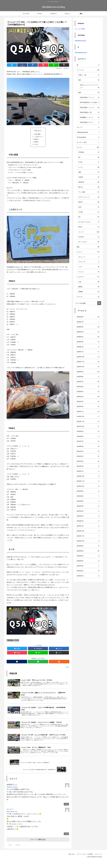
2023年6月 (88, 501)
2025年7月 (88, 381)
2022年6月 (88, 556)
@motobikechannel (81, 52)
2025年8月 (88, 376)
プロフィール (98, 854)
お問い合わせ (71, 854)
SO (88, 157)
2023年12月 (88, 476)
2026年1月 (88, 352)
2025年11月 (88, 362)
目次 (35, 130)
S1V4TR (88, 237)
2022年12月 (88, 531)
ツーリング (88, 70)
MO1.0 (88, 187)
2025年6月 (88, 386)
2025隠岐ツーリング (89, 117)
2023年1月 (88, 526)
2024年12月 (88, 416)
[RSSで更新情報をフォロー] (59, 661)
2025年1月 (88, 411)
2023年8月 (88, 496)
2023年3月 (88, 516)
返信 (67, 804)
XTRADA (88, 152)
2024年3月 (88, 461)
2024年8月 (88, 436)
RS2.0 (88, 227)
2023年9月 (88, 491)
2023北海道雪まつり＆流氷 (89, 102)
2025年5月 (88, 391)
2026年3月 (88, 342)
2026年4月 (88, 337)
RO (88, 217)
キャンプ (88, 127)
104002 (88, 177)
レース (88, 167)
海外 (88, 80)
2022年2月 (88, 576)
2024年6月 (88, 446)
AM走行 (36, 139)
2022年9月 (88, 546)
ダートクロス (88, 242)
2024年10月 (88, 426)
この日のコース (38, 137)
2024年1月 (88, 471)
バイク (88, 267)
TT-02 (88, 162)
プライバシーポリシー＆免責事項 (85, 854)
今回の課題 (37, 134)
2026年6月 (88, 327)
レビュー (88, 252)
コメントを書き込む (38, 839)
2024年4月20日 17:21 (12, 811)
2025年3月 (88, 401)
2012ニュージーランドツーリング (89, 86)
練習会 (17, 640)
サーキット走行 (88, 142)
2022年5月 (88, 561)
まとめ (36, 144)
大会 (88, 282)
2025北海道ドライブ (89, 122)
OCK (88, 207)
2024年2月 (88, 466)
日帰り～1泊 (88, 75)
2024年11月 (88, 421)
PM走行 (36, 142)
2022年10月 (88, 541)
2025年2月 (88, 406)
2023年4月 (88, 511)
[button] (99, 303)
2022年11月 (88, 536)
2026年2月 (88, 347)
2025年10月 (88, 366)
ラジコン (88, 147)
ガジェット (88, 257)
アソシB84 (88, 192)
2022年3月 (88, 571)
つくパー (88, 232)
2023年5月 (88, 506)
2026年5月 (88, 332)
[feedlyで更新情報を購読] (38, 661)
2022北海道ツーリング (89, 107)
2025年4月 (88, 396)
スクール (88, 296)
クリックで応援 (80, 29)
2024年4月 (88, 456)
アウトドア (88, 262)
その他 (88, 212)
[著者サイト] (17, 661)
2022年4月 (88, 566)
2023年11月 (88, 481)
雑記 (88, 247)
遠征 (88, 172)
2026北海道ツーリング (89, 97)
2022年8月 (88, 551)
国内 (88, 92)
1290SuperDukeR (88, 132)
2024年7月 (88, 441)
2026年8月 (88, 317)
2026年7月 (88, 322)
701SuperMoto (88, 137)
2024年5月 (88, 451)
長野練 (88, 291)
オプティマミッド (88, 197)
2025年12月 (88, 357)
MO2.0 (88, 202)
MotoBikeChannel (80, 40)
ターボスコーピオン (88, 222)
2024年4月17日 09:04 (12, 787)
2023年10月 (88, 486)
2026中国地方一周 (89, 112)
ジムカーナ (10, 640)
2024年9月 (88, 431)
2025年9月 (88, 372)
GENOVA (88, 182)
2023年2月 (88, 521)
